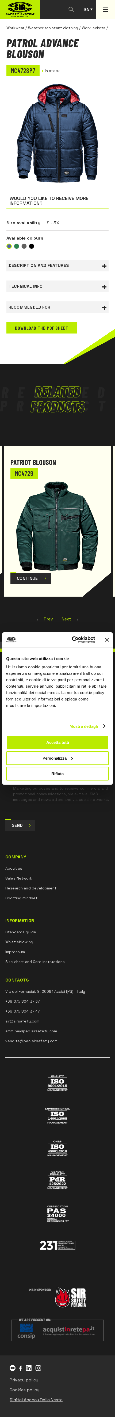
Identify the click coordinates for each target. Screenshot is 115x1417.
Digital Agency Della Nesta (36, 1400)
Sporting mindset (21, 898)
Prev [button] (48, 619)
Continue (27, 578)
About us (13, 868)
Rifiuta (57, 773)
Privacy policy (24, 1380)
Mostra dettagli (84, 726)
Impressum (15, 951)
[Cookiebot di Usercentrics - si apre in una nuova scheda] (72, 639)
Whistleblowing (19, 941)
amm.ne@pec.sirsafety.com (31, 1031)
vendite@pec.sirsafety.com (31, 1041)
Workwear (15, 27)
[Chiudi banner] (107, 640)
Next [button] (66, 619)
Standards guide (20, 932)
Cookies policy (24, 1390)
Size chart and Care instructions (35, 961)
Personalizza (55, 758)
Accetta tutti (57, 742)
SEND (17, 825)
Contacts (17, 980)
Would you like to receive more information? (49, 200)
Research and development (30, 888)
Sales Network (18, 878)
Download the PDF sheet (41, 328)
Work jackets (94, 27)
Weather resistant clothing (53, 27)
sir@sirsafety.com (22, 1021)
